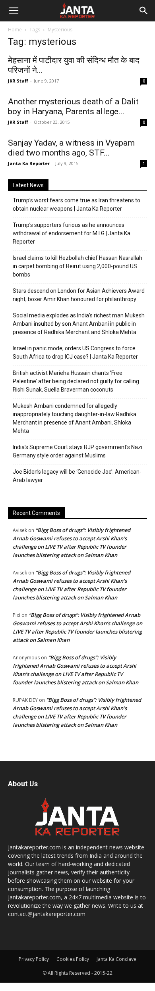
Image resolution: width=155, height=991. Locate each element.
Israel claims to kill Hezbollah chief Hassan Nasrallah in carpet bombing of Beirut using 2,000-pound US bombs (77, 266)
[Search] (144, 10)
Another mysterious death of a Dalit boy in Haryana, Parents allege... (73, 106)
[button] (13, 10)
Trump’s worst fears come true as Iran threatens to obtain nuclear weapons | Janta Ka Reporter (76, 204)
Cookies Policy (72, 959)
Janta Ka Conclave (116, 959)
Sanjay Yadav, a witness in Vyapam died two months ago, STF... (71, 147)
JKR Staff (18, 81)
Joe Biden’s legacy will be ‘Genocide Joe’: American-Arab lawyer (77, 476)
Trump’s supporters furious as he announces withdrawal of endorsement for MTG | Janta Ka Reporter (71, 233)
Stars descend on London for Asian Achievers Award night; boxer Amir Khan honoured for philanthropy (79, 295)
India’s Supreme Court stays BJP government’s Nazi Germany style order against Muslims (77, 451)
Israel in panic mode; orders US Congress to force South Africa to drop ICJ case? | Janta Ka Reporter (75, 352)
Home (15, 29)
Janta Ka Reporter (29, 163)
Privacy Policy (34, 959)
